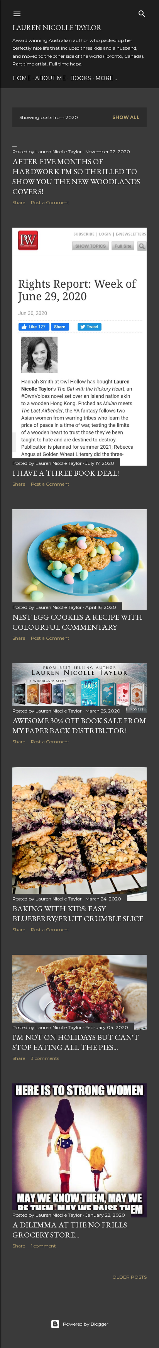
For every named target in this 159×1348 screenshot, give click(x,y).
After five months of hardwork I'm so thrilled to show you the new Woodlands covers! (76, 176)
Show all (126, 117)
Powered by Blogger (85, 1324)
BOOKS (80, 78)
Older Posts (129, 1277)
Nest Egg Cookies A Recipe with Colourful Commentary (77, 622)
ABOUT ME (50, 78)
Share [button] (18, 202)
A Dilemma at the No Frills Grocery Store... (69, 1230)
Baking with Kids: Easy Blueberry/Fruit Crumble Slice (77, 914)
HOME (21, 78)
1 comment (43, 1246)
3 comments (45, 1058)
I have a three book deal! (65, 473)
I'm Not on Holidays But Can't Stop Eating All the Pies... (75, 1042)
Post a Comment (50, 202)
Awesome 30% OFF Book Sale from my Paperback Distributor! (79, 726)
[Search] (142, 12)
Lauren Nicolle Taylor (56, 27)
